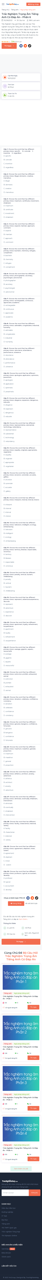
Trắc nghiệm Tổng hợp (11, 1232)
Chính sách (6, 1257)
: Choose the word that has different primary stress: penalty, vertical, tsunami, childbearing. (19, 574)
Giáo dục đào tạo (9, 1208)
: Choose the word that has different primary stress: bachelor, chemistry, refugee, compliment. (20, 251)
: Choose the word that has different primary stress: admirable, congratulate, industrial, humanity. (21, 325)
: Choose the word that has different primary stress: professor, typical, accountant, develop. (20, 873)
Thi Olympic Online (9, 1236)
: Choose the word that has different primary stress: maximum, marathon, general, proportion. (20, 749)
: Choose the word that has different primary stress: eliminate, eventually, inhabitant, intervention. (21, 798)
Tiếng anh (6, 1224)
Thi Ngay (7, 46)
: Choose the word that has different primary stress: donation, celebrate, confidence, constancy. (21, 699)
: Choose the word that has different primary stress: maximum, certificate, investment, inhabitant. (21, 201)
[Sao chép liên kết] (29, 45)
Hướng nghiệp (7, 1212)
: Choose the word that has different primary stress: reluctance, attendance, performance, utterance (19, 350)
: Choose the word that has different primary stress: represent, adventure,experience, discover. (21, 599)
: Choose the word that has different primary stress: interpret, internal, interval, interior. (21, 499)
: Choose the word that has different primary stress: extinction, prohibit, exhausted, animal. (20, 674)
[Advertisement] (21, 61)
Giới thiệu (8, 1249)
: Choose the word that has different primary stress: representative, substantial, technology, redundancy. (19, 425)
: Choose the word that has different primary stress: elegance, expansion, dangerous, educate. (21, 400)
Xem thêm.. (23, 919)
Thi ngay (33, 1007)
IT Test (4, 1216)
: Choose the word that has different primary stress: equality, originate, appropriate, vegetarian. (20, 450)
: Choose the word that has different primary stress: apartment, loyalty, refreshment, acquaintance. (21, 624)
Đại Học (5, 1220)
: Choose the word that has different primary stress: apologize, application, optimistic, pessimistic (21, 375)
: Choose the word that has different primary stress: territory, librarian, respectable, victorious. (20, 549)
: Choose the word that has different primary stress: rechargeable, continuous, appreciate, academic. (19, 300)
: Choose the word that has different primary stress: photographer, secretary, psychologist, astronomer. (19, 275)
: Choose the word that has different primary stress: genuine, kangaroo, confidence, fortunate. (20, 724)
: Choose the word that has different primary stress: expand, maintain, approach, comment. (19, 226)
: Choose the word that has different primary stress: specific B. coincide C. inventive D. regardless (19, 151)
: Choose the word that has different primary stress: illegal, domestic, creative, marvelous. (19, 176)
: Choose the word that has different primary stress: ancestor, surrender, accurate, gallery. (20, 475)
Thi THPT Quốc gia (9, 1228)
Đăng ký (34, 1193)
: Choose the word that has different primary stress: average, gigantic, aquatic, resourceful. (19, 649)
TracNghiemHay (32, 1277)
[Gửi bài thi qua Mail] (26, 45)
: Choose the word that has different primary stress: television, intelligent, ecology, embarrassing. (20, 524)
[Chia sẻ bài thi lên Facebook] (21, 45)
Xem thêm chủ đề (21, 1169)
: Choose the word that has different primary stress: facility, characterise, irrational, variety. (20, 823)
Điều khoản (6, 1253)
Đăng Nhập (17, 903)
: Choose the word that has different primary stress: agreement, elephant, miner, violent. (19, 848)
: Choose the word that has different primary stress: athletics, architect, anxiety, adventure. (20, 773)
